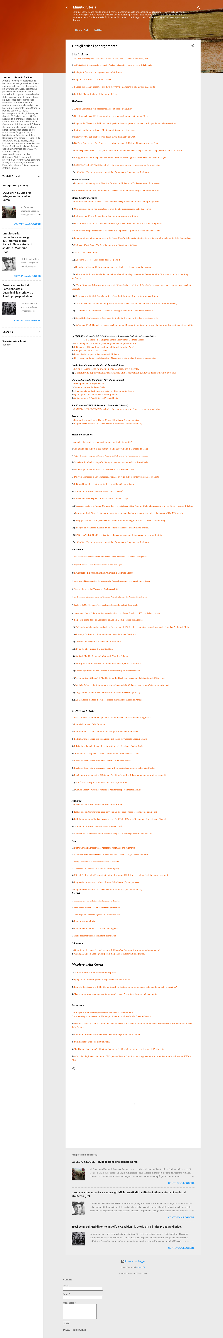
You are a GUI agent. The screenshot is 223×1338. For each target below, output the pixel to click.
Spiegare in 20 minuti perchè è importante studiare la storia (102, 979)
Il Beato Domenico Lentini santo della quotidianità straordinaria (104, 484)
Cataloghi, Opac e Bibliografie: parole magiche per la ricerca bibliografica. (109, 954)
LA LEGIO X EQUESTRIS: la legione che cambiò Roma (105, 1161)
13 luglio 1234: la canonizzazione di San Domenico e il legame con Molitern (111, 542)
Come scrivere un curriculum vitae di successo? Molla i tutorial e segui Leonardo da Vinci (117, 190)
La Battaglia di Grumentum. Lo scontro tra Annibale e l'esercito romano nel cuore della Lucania (113, 65)
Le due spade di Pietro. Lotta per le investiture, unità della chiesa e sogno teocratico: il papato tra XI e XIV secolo (128, 150)
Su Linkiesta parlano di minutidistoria (92, 1042)
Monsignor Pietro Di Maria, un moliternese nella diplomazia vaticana (108, 663)
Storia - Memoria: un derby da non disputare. (95, 972)
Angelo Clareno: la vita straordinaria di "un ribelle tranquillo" (103, 109)
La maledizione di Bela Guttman (89, 724)
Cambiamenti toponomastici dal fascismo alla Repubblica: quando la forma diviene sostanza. (118, 230)
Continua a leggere (181, 1183)
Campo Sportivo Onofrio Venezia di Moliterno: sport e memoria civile (108, 670)
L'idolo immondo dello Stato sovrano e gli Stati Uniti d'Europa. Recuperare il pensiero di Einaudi (120, 819)
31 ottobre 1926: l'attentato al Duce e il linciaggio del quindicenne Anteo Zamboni (114, 310)
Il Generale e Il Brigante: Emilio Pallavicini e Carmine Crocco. (104, 572)
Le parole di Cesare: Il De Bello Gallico (93, 79)
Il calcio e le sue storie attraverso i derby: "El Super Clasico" (102, 760)
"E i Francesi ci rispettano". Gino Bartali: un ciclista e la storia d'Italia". (107, 753)
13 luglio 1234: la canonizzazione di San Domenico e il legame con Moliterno (112, 172)
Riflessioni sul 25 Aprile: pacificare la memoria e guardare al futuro (106, 216)
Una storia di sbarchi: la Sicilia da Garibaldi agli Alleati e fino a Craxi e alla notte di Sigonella (118, 223)
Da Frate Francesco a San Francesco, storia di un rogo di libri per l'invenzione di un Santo (116, 143)
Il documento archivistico (86, 921)
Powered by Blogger (135, 1261)
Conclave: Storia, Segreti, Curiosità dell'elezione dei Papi (101, 498)
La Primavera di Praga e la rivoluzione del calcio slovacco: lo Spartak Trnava (110, 739)
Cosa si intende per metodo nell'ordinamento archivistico (97, 901)
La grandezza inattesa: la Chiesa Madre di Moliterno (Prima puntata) (106, 420)
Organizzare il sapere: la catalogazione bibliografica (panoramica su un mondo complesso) (117, 950)
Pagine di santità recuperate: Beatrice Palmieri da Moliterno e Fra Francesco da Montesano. (117, 183)
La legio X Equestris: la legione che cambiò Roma (98, 72)
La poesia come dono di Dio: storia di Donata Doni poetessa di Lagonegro (109, 620)
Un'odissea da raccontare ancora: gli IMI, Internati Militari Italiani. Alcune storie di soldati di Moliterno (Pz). (126, 303)
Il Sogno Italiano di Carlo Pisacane (90, 350)
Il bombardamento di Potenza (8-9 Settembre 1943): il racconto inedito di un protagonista (116, 201)
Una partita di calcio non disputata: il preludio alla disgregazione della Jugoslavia (112, 209)
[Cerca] (199, 8)
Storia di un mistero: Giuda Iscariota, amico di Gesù (98, 491)
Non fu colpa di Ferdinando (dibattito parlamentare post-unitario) (105, 343)
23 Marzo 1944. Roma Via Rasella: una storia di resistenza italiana (105, 245)
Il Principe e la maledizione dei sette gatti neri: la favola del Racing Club (108, 746)
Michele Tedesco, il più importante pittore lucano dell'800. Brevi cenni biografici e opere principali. (122, 685)
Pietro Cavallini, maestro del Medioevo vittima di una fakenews (104, 848)
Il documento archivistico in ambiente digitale (96, 928)
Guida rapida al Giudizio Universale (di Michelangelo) (96, 868)
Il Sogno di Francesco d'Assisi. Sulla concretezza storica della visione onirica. (112, 527)
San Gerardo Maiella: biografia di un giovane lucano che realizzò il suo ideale (105, 605)
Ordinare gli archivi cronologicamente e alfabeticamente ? (97, 914)
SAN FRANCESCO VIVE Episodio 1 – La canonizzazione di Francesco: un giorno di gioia (117, 409)
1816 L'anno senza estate (86, 252)
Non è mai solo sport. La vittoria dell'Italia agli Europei (101, 782)
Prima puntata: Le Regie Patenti (89, 383)
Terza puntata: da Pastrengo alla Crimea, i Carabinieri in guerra (104, 391)
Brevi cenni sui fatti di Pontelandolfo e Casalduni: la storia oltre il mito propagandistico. (116, 296)
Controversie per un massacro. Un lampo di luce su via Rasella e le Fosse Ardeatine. (111, 1016)
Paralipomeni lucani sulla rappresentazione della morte (96, 861)
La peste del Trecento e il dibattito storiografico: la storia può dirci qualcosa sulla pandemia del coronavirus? (125, 123)
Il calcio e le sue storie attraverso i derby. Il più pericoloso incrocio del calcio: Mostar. (114, 768)
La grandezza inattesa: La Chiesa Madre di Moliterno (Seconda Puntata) (108, 423)
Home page (82, 29)
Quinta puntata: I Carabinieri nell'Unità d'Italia (96, 398)
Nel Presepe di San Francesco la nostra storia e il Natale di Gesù (104, 136)
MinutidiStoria (84, 7)
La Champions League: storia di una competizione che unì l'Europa (106, 731)
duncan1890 (140, 1267)
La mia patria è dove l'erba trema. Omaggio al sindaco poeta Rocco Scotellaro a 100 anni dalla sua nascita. (117, 613)
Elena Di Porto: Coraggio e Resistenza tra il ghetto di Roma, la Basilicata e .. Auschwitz (116, 318)
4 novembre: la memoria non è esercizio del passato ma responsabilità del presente (113, 833)
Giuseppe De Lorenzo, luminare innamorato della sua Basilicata (105, 634)
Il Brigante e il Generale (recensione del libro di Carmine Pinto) (104, 347)
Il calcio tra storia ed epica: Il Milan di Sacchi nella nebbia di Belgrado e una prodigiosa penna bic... (121, 775)
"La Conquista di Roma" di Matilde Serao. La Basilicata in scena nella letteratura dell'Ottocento (120, 678)
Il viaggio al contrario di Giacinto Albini (94, 649)
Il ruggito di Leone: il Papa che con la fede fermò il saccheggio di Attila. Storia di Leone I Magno (120, 157)
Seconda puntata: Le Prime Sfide (89, 387)
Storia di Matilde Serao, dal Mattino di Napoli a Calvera (101, 656)
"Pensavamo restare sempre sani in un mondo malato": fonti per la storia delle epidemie (115, 994)
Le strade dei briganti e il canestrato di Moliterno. (97, 354)
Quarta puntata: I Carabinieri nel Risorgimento (96, 394)
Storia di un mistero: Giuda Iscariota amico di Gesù (98, 826)
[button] (192, 46)
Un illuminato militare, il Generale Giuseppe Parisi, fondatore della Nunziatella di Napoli (110, 597)
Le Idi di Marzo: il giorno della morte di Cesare (96, 94)
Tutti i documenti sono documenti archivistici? (96, 936)
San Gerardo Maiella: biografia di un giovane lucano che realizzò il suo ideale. (111, 462)
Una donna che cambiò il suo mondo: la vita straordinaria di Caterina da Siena (111, 116)
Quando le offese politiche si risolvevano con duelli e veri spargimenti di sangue (113, 267)
